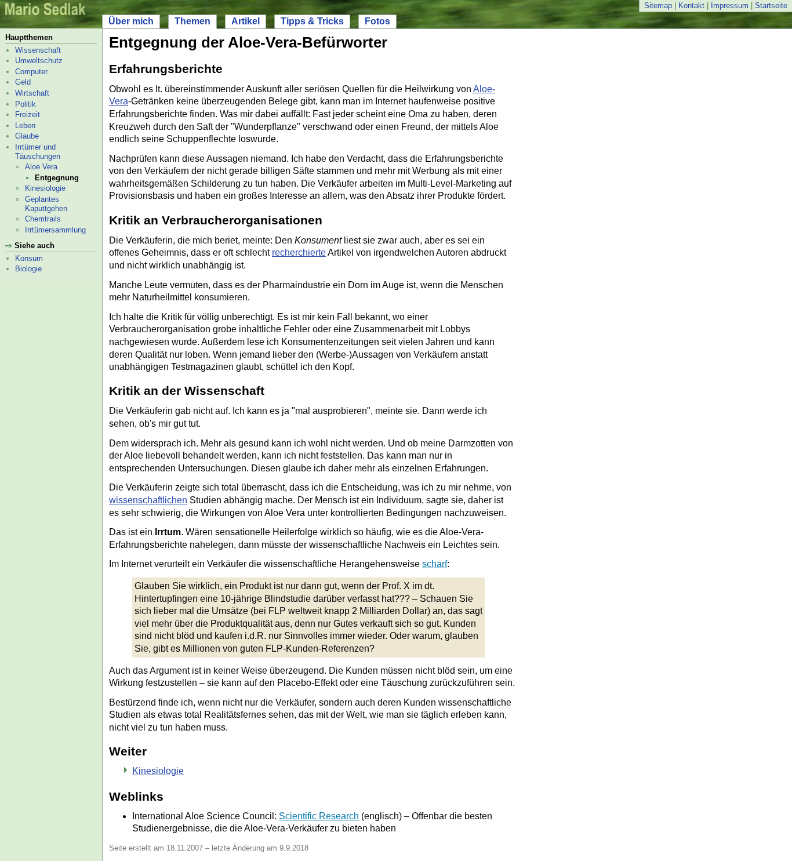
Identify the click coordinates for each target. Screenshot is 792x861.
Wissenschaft (38, 50)
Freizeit (27, 114)
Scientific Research (319, 816)
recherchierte (299, 252)
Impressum (730, 5)
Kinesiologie (45, 188)
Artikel (245, 21)
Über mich (131, 21)
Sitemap (658, 5)
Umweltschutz (39, 60)
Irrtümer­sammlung (55, 230)
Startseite (771, 5)
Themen (192, 21)
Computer (31, 71)
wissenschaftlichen (148, 500)
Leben (25, 125)
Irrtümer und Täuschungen (37, 152)
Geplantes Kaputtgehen (46, 204)
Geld (23, 82)
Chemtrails (43, 219)
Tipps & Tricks (312, 21)
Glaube (27, 136)
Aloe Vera (41, 166)
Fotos (377, 21)
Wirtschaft (32, 93)
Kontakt (691, 5)
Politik (25, 104)
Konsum (29, 258)
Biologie (28, 268)
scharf (434, 564)
